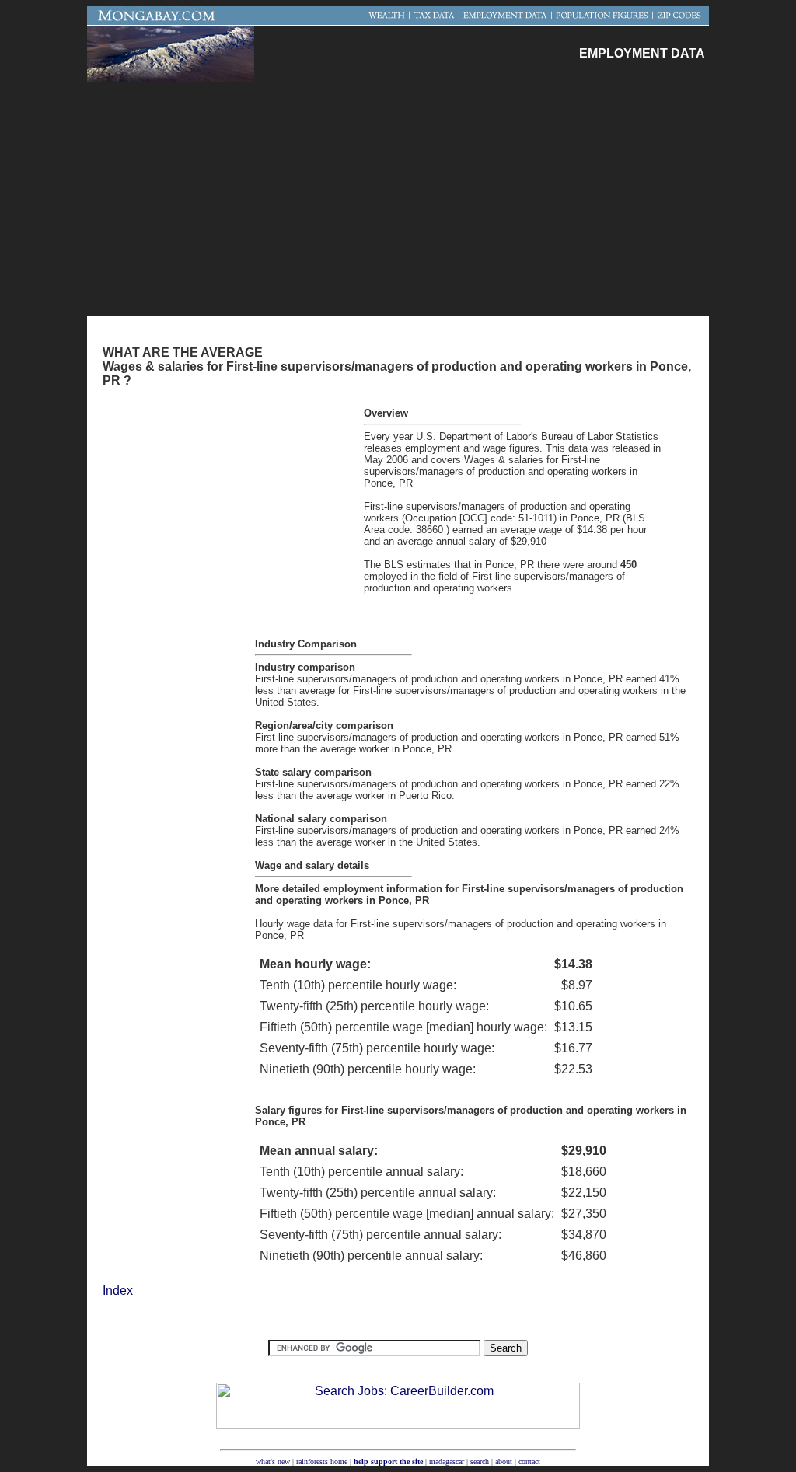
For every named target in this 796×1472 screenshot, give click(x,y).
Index (118, 1290)
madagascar (446, 1461)
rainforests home (321, 1461)
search (479, 1461)
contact (529, 1461)
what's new (273, 1461)
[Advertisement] (398, 199)
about (503, 1461)
